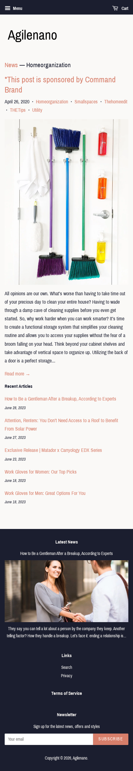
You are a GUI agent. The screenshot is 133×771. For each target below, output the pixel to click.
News (11, 65)
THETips (18, 110)
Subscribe (110, 739)
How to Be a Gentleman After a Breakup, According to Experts (60, 398)
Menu (17, 8)
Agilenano (80, 758)
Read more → (17, 373)
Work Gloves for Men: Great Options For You (45, 493)
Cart (124, 8)
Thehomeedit (115, 101)
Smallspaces (86, 101)
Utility (37, 110)
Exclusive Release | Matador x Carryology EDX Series (53, 450)
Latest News (66, 541)
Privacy (66, 676)
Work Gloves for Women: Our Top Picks (41, 471)
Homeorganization (52, 101)
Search (66, 667)
